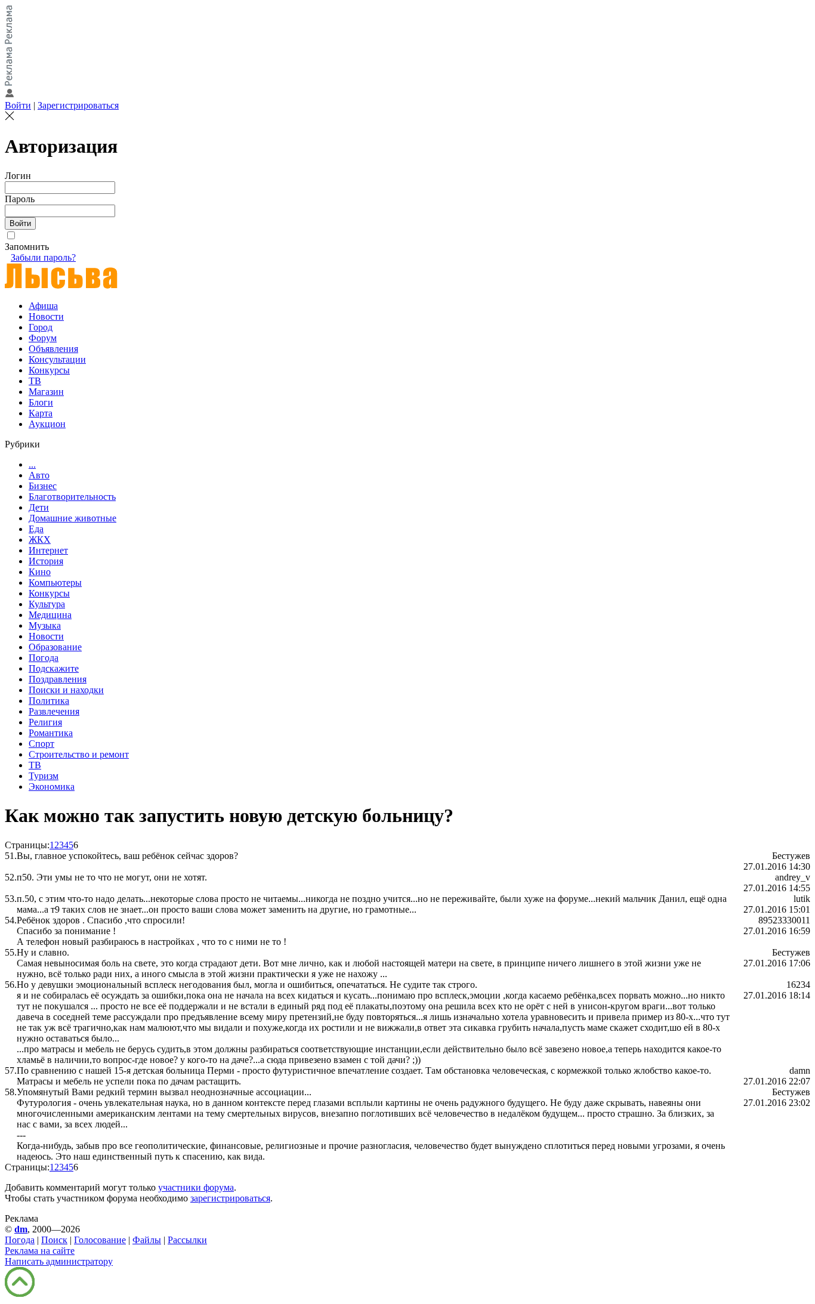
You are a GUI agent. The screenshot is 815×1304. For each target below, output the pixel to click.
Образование (55, 647)
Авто (39, 475)
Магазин (46, 392)
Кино (40, 572)
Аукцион (47, 424)
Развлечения (54, 711)
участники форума (196, 1187)
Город (41, 327)
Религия (45, 722)
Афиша (43, 306)
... (32, 464)
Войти (18, 105)
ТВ (35, 381)
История (46, 561)
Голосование (100, 1240)
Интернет (48, 550)
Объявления (53, 349)
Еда (36, 529)
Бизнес (43, 486)
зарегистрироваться (230, 1198)
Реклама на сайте (40, 1251)
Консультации (57, 359)
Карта (41, 413)
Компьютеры (55, 582)
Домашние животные (72, 518)
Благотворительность (72, 497)
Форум (43, 338)
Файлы (146, 1240)
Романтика (51, 733)
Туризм (43, 776)
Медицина (50, 615)
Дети (39, 507)
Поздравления (58, 679)
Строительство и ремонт (79, 754)
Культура (47, 604)
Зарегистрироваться (78, 105)
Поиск (54, 1240)
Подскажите (54, 668)
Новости (46, 316)
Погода (43, 658)
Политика (49, 701)
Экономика (52, 786)
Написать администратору (59, 1261)
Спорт (41, 743)
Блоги (41, 402)
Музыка (45, 625)
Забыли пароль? (43, 257)
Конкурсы (49, 370)
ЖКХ (40, 539)
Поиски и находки (66, 690)
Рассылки (187, 1240)
